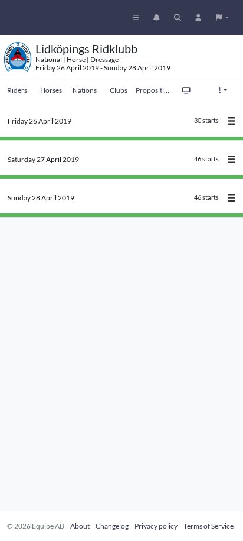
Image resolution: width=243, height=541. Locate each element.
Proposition (152, 90)
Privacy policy (156, 525)
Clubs (118, 90)
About (80, 525)
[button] (222, 18)
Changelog (112, 525)
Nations (85, 90)
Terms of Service (208, 525)
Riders (17, 90)
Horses (51, 90)
